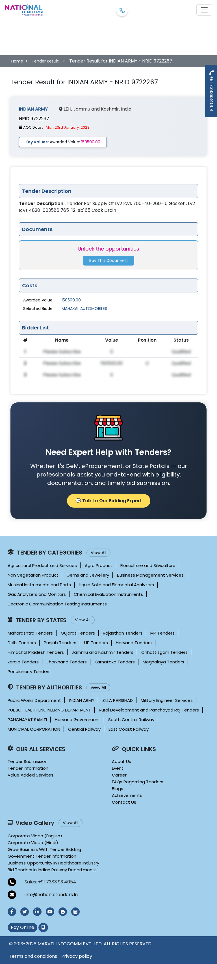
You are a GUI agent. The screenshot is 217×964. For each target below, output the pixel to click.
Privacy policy (76, 956)
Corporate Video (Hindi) (33, 843)
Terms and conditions (33, 956)
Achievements (127, 795)
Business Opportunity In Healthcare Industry (53, 863)
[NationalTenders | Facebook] (12, 911)
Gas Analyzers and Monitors (37, 594)
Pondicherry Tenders (29, 671)
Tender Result (45, 61)
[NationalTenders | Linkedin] (37, 911)
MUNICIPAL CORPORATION (34, 729)
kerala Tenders (23, 662)
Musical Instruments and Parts (39, 585)
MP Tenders (162, 633)
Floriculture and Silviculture (147, 565)
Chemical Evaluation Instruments (108, 594)
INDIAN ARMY (81, 700)
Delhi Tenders (22, 643)
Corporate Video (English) (35, 836)
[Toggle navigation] (204, 10)
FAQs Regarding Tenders (137, 782)
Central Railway (84, 729)
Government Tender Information (42, 856)
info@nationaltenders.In (51, 894)
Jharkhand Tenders (67, 662)
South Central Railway (131, 720)
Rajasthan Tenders (122, 633)
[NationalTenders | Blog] (62, 911)
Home (17, 61)
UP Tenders (96, 643)
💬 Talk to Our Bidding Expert (108, 500)
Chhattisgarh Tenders (164, 652)
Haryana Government (77, 720)
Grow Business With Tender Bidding (44, 849)
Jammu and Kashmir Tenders (102, 652)
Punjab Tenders (60, 643)
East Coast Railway (128, 729)
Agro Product (98, 565)
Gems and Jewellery (87, 575)
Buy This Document (108, 260)
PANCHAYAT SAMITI (27, 720)
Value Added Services (30, 775)
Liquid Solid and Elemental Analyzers (116, 585)
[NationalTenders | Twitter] (24, 911)
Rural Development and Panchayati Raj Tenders (149, 710)
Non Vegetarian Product (33, 575)
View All (98, 552)
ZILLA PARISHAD (117, 700)
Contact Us (124, 802)
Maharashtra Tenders (30, 633)
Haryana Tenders (134, 643)
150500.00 (71, 300)
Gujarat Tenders (78, 633)
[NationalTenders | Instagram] (75, 911)
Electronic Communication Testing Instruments (57, 604)
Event (117, 768)
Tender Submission (27, 761)
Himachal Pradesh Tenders (36, 652)
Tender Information (28, 768)
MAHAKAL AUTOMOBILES (84, 308)
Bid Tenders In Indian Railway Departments (52, 870)
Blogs (117, 789)
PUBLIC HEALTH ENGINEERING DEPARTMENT (49, 710)
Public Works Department (34, 700)
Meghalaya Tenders (163, 662)
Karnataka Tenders (115, 662)
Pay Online (22, 927)
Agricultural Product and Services (42, 565)
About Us (121, 761)
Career (119, 775)
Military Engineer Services (167, 700)
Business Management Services (150, 575)
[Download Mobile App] (43, 927)
